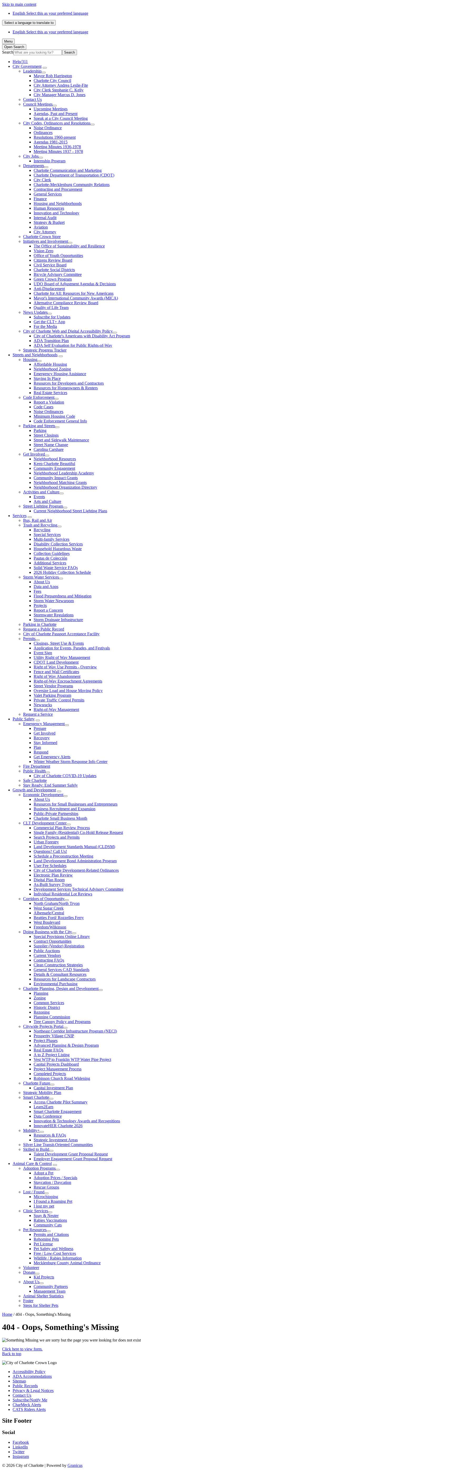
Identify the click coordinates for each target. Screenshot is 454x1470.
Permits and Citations (51, 1234)
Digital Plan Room (49, 880)
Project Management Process (57, 1069)
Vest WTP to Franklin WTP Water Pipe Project (72, 1059)
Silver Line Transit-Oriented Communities (58, 1144)
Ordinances (43, 132)
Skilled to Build (36, 1149)
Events (39, 496)
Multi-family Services (51, 539)
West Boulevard (47, 922)
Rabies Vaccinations (50, 1220)
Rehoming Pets (46, 1239)
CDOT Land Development (56, 662)
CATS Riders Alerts (29, 1409)
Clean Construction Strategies (58, 965)
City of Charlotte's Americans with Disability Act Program (82, 336)
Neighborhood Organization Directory (65, 487)
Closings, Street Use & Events (59, 643)
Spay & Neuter (46, 1215)
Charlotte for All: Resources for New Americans (73, 293)
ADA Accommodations (32, 1376)
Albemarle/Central (49, 913)
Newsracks (43, 705)
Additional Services (50, 563)
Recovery (42, 738)
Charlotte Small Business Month (60, 818)
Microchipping (46, 1196)
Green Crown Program (53, 279)
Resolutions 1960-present (55, 137)
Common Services (49, 1002)
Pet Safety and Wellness (53, 1248)
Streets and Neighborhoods (35, 355)
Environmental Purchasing (56, 984)
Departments (33, 165)
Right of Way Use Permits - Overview (65, 667)
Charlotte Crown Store (42, 236)
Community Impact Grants (56, 478)
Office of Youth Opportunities (58, 255)
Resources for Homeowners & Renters (66, 388)
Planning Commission (52, 1017)
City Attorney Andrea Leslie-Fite (61, 85)
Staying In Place (47, 378)
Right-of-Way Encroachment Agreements (68, 681)
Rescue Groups (46, 1187)
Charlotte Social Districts (54, 269)
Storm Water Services (41, 577)
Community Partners (51, 1286)
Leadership (32, 71)
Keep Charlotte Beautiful (54, 463)
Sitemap (19, 1381)
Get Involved (34, 454)
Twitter (18, 1452)
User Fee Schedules (50, 865)
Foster (28, 1300)
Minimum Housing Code (54, 416)
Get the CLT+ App (49, 321)
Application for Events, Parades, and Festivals (72, 648)
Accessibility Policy (29, 1371)
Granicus (75, 1465)
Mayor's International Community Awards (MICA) (76, 298)
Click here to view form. (22, 1349)
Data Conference (48, 1116)
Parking (40, 430)
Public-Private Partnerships (56, 813)
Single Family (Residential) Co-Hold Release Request (78, 832)
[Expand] (45, 68)
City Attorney (45, 232)
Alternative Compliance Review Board (66, 303)
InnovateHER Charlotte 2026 (58, 1125)
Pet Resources (35, 1229)
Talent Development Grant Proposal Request (71, 1154)
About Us (42, 582)
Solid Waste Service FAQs (56, 567)
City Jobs (31, 156)
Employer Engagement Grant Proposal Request (73, 1159)
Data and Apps (46, 586)
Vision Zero (43, 251)
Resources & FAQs (50, 1135)
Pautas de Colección (50, 558)
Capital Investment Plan (53, 1088)
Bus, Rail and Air (37, 520)
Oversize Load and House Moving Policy (68, 690)
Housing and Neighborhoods (58, 203)
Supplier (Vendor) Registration (59, 946)
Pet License (43, 1244)
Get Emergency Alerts (52, 757)
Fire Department (36, 766)
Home (7, 1314)
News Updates (35, 312)
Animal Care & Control (32, 1163)
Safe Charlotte (35, 780)
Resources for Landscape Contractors (65, 979)
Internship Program (49, 161)
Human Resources (49, 208)
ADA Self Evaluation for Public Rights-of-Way (73, 345)
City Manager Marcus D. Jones (59, 94)
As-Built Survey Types (53, 884)
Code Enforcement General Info (60, 421)
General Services (48, 194)
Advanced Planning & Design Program (66, 1045)
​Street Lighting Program (43, 506)
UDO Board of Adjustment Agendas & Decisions (75, 284)
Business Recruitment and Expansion (64, 809)
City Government (27, 66)
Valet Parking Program (52, 695)
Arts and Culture (47, 501)
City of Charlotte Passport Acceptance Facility (61, 634)
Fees (37, 591)
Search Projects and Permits (57, 837)
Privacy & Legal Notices (33, 1390)
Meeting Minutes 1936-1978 (57, 147)
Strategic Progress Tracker (44, 350)
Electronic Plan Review (53, 875)
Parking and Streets (39, 426)
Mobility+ (31, 1130)
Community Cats (48, 1225)
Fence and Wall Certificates (56, 671)
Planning (41, 993)
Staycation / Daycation (52, 1182)
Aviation (41, 227)
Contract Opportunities (52, 941)
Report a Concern (48, 610)
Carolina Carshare (49, 449)
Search (7, 52)
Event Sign (43, 653)
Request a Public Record (43, 629)
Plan (37, 747)
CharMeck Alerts (27, 1404)
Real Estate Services (50, 392)
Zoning (40, 998)
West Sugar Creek (49, 908)
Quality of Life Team (51, 307)
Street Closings (46, 435)
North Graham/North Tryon (57, 903)
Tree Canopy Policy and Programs (62, 1021)
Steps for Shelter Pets (40, 1305)
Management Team (49, 1291)
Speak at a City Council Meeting (61, 118)
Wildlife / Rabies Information (58, 1258)
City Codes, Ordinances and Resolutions (56, 123)
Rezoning (42, 1012)
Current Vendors (47, 955)
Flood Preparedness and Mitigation (62, 596)
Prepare (40, 728)
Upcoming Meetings (51, 109)
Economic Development (43, 794)
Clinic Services (35, 1211)
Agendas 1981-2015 (51, 142)
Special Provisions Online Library (62, 936)
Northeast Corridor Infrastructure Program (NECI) (75, 1031)
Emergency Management (44, 723)
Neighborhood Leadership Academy (64, 473)
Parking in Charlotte (39, 624)
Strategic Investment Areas (56, 1140)
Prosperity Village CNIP (54, 1036)
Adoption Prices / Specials (55, 1177)
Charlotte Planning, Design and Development (61, 988)
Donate (29, 1272)
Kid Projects (44, 1277)
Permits (29, 638)
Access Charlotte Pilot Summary (60, 1102)
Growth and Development (34, 790)
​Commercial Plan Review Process (62, 828)
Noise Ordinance (48, 128)
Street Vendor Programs (53, 686)
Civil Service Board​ (50, 265)
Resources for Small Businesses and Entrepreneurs (75, 804)
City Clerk (42, 180)
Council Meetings (38, 104)
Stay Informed (45, 742)
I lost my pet (44, 1206)
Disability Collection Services (58, 544)
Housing (30, 359)
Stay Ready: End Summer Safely (50, 785)
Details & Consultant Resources (60, 974)
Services (20, 515)
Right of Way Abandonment (57, 676)
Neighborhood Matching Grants (60, 482)
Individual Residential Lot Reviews (63, 894)
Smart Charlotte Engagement (57, 1111)
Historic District (47, 1007)
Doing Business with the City (47, 932)
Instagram (21, 1456)
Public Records (25, 1386)
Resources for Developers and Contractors (69, 383)
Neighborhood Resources (55, 459)
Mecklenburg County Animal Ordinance (67, 1263)
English (50, 13)
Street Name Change (51, 444)
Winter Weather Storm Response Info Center (70, 761)
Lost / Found (33, 1192)
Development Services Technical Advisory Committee (78, 889)
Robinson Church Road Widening (62, 1078)
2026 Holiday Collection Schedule (62, 572)
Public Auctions (47, 950)
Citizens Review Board (53, 260)
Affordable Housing (50, 364)
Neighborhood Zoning (52, 369)
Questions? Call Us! (50, 851)
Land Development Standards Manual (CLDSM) (74, 846)
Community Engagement (54, 468)
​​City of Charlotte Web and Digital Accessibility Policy (68, 331)
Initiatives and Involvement (45, 241)
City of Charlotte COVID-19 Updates (65, 775)
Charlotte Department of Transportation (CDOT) (74, 175)
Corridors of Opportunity (44, 898)
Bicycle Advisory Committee (58, 274)
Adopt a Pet (43, 1173)
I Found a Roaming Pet (53, 1201)
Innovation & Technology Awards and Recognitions (77, 1121)
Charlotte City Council (52, 80)
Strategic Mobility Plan (42, 1092)
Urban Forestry (46, 842)
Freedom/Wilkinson (50, 927)
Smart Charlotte (36, 1097)
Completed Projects (50, 1073)
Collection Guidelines (52, 553)
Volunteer (31, 1267)
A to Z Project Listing (52, 1055)
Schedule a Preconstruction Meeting (63, 856)
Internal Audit (45, 217)
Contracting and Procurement (58, 189)
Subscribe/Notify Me (30, 1400)
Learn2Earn (43, 1107)
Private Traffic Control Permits (59, 700)
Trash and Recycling (40, 525)
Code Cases (43, 407)
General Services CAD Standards (61, 969)
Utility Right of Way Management (62, 657)
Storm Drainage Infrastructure (58, 619)
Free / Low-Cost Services (55, 1253)
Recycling (42, 530)
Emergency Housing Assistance (60, 374)
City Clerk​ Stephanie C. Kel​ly (59, 90)
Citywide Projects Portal (43, 1026)
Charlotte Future (36, 1083)
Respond (41, 752)
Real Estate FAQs (48, 1050)
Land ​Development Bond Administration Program (75, 861)
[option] (232, 13)
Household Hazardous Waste (58, 548)
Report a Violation (49, 402)
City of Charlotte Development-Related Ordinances (76, 870)
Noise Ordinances (48, 411)
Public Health (34, 771)
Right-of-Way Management (56, 709)
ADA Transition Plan (51, 340)
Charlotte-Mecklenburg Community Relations (72, 184)
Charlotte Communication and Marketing (68, 170)
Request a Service (38, 714)
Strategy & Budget (49, 222)
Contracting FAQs (49, 960)
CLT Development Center (44, 823)
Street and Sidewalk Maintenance (61, 440)
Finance (40, 199)
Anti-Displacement (49, 288)
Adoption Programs (39, 1168)
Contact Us (32, 99)
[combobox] (29, 22)
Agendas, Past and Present (56, 113)
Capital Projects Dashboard (56, 1064)
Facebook (21, 1442)
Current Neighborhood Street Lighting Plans (70, 511)
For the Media (45, 326)
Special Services (47, 534)
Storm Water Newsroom (54, 601)
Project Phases (46, 1040)
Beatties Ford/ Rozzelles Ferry (59, 917)
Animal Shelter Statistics (43, 1296)
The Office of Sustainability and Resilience (69, 246)
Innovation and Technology (56, 213)
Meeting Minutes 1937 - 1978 (58, 151)
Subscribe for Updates (52, 317)
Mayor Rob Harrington (53, 76)
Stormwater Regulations (54, 615)
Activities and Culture (41, 492)
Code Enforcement (38, 397)
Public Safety (24, 719)
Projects (40, 605)
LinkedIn (20, 1447)
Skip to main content (19, 4)
